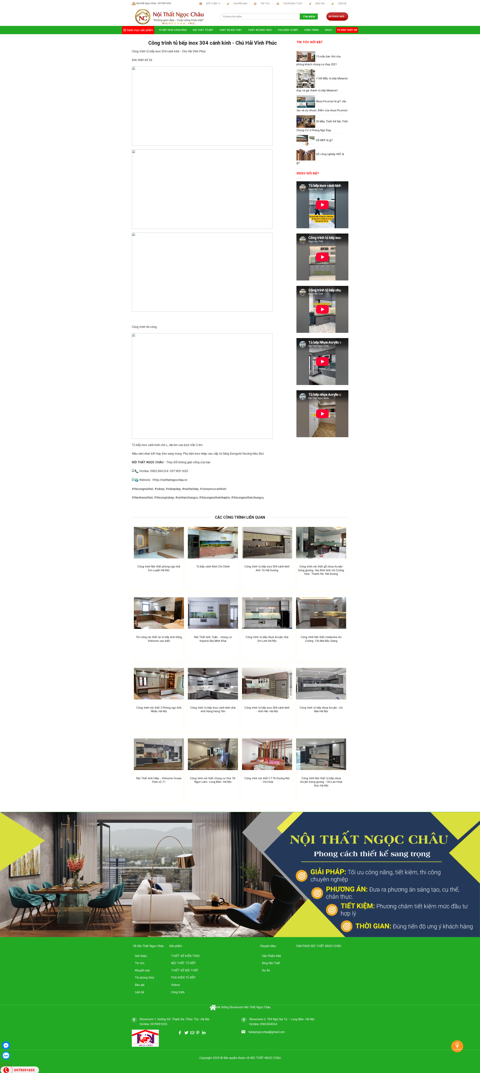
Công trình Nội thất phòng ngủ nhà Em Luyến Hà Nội (158, 568)
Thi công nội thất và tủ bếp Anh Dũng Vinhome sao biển (159, 639)
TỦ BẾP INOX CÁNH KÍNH (172, 30)
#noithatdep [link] (190, 489)
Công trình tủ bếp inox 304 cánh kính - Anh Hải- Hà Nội (267, 709)
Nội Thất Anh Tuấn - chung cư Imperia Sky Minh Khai (213, 639)
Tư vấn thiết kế (347, 30)
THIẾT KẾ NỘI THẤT (230, 30)
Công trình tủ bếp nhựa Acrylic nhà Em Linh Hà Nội (267, 639)
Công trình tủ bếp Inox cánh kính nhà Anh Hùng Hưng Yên (213, 709)
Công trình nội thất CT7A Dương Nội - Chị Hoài (267, 780)
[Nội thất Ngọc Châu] (169, 16)
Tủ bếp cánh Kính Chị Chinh (213, 566)
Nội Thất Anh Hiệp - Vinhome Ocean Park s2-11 (159, 780)
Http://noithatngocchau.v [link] (169, 480)
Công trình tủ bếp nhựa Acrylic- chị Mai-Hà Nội (321, 709)
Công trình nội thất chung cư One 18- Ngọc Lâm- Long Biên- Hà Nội (213, 780)
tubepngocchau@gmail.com (266, 1032)
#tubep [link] (159, 489)
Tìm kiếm (309, 16)
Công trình (311, 30)
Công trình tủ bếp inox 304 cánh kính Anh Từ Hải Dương (267, 568)
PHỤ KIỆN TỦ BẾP (288, 30)
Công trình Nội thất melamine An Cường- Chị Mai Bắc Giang (321, 639)
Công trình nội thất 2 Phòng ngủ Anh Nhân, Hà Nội (159, 709)
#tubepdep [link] (173, 489)
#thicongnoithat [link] (142, 489)
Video (328, 30)
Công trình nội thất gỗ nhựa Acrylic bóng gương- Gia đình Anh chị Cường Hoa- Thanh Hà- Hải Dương (321, 570)
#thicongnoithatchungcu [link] (247, 497)
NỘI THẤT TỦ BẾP (203, 30)
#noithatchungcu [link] (186, 497)
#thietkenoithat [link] (142, 497)
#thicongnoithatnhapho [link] (214, 497)
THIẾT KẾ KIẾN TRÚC (260, 30)
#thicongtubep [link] (164, 497)
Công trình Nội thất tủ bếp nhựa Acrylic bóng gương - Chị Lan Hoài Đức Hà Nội (321, 782)
